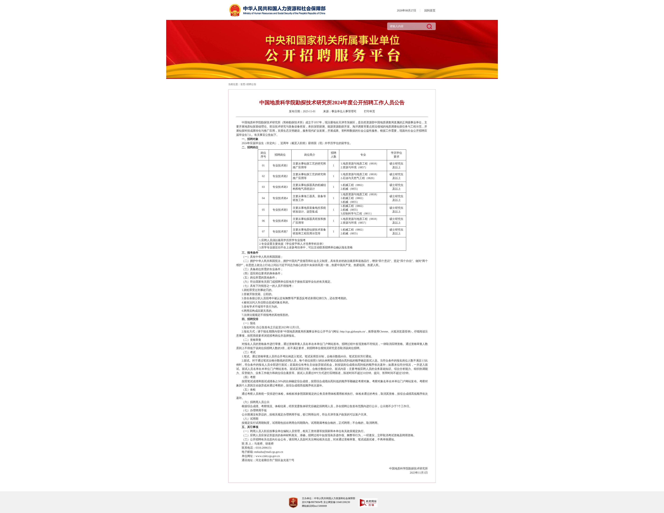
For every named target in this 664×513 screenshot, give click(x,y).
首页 (242, 84)
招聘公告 (251, 84)
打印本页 (369, 111)
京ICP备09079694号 (312, 502)
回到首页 (429, 10)
